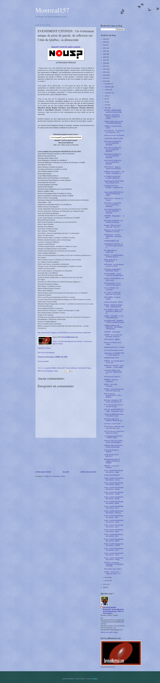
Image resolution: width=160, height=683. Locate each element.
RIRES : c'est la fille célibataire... (110, 385)
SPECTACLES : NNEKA (112, 339)
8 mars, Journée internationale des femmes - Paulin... (113, 530)
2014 (104, 75)
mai (106, 102)
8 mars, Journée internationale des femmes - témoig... (113, 483)
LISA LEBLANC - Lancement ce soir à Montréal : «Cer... (114, 131)
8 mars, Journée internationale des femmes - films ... (113, 535)
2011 (104, 584)
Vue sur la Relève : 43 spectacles (111, 288)
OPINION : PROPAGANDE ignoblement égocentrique (113, 111)
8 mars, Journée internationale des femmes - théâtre (113, 540)
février (107, 577)
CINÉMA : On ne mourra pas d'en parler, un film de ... (113, 335)
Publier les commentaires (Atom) (54, 476)
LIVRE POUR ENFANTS (112, 475)
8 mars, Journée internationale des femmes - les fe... (113, 507)
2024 (104, 45)
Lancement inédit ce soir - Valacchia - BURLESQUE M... (113, 371)
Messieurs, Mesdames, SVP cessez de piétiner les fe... (113, 401)
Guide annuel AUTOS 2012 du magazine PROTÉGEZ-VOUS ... (113, 193)
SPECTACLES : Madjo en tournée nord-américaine (112, 167)
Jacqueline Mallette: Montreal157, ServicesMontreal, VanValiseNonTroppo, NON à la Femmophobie (113, 610)
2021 (104, 54)
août (106, 96)
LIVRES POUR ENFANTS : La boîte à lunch (114, 279)
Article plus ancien (88, 472)
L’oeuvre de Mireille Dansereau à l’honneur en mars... (113, 415)
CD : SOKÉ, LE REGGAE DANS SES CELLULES (112, 293)
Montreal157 (52, 10)
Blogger (95, 679)
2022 (104, 51)
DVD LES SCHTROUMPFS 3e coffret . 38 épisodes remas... (114, 410)
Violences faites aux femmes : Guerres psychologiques (113, 441)
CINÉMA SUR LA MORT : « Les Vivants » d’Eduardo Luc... (114, 172)
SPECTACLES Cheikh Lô (112, 377)
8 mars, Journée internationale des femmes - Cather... (113, 521)
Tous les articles (43, 361)
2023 (104, 48)
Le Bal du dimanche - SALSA (113, 302)
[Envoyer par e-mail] (63, 371)
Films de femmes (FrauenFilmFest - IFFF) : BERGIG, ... (113, 395)
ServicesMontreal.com (70, 337)
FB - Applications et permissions (110, 251)
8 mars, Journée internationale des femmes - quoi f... (113, 525)
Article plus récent (43, 472)
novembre (108, 87)
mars (106, 108)
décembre (108, 84)
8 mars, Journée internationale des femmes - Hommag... (113, 511)
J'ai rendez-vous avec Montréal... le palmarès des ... (113, 187)
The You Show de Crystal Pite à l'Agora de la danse (114, 432)
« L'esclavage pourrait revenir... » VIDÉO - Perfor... (114, 436)
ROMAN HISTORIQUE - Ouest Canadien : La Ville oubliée (114, 366)
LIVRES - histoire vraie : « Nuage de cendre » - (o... (112, 572)
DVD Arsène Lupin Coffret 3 (113, 569)
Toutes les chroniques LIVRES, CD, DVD (52, 357)
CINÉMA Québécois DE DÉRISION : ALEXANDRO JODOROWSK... (113, 327)
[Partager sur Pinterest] (72, 371)
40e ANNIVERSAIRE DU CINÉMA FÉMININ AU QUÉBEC (112, 461)
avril (106, 105)
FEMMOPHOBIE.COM (111, 241)
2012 (104, 81)
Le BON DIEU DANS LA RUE (113, 138)
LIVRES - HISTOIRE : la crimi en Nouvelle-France (113, 317)
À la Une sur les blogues (46, 352)
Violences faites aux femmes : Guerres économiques (113, 446)
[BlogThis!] (66, 371)
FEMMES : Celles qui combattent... (111, 380)
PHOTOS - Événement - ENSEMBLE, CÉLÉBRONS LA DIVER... (113, 564)
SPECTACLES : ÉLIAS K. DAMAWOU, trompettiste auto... (113, 236)
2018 (104, 63)
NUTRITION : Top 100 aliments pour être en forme (114, 265)
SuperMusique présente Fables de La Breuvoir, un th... (114, 181)
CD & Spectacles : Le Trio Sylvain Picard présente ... (113, 284)
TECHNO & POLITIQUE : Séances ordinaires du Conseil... (112, 116)
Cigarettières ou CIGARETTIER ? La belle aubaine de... (114, 354)
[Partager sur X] (68, 371)
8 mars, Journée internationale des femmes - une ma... (113, 479)
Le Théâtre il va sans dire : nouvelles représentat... (112, 177)
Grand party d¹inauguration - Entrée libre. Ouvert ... (113, 270)
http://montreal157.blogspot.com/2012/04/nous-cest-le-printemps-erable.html (64, 332)
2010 (104, 587)
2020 (104, 57)
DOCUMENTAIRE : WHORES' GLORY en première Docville (114, 321)
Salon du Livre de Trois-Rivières (114, 135)
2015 (104, 72)
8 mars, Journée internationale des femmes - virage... (113, 471)
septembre (108, 93)
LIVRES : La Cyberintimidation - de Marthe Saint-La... (114, 256)
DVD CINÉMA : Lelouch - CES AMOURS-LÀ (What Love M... (113, 311)
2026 (104, 39)
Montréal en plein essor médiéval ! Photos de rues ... (114, 419)
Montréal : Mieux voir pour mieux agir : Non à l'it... (112, 226)
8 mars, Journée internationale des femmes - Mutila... (113, 502)
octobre (107, 90)
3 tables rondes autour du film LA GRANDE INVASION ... (113, 122)
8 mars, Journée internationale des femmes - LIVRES (113, 544)
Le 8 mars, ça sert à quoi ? (112, 423)
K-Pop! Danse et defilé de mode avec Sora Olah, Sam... (114, 427)
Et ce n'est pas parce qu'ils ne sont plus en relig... (113, 405)
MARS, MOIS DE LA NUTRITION (110, 260)
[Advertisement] (66, 454)
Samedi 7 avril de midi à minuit (65, 47)
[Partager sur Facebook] (70, 371)
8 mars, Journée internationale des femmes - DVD (113, 516)
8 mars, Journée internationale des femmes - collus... (113, 554)
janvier (107, 580)
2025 (104, 42)
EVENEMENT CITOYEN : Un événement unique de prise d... (113, 245)
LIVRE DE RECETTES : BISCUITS (112, 455)
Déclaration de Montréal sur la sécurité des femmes (113, 221)
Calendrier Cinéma (44, 348)
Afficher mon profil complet (109, 632)
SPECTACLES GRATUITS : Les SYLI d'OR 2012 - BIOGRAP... (113, 143)
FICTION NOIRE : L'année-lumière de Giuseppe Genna (113, 274)
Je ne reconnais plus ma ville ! (113, 350)
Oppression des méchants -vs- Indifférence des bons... (114, 230)
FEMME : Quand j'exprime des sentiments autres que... (114, 390)
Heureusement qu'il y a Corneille (114, 347)
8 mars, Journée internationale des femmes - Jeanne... (113, 493)
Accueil (66, 472)
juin (106, 99)
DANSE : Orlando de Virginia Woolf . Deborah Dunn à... (113, 305)
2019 (104, 60)
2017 (104, 66)
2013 (104, 78)
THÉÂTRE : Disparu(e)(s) (112, 332)
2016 (104, 69)
